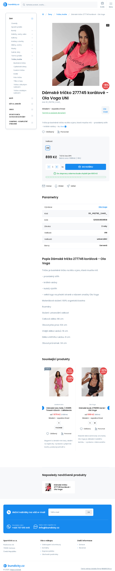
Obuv (11, 109)
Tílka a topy (18, 81)
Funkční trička (19, 70)
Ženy (50, 14)
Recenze (82, 548)
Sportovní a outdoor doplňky (17, 115)
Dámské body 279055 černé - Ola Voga (92, 409)
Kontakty (45, 548)
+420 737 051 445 (21, 527)
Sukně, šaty (15, 52)
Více (62, 126)
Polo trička (18, 77)
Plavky (13, 48)
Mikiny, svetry (16, 45)
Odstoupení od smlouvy (51, 544)
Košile (16, 74)
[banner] (10, 4)
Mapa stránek (15, 570)
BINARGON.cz (107, 569)
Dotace (82, 544)
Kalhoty (14, 38)
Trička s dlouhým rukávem (20, 85)
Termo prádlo (16, 56)
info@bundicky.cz (49, 527)
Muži (11, 98)
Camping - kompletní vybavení (18, 122)
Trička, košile (61, 14)
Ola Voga (105, 110)
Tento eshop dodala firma (91, 569)
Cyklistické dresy (20, 67)
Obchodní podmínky (50, 554)
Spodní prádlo (16, 27)
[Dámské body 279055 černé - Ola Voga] (92, 382)
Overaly (14, 23)
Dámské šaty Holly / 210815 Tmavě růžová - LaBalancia (59, 409)
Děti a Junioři (15, 104)
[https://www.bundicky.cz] (43, 14)
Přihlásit (88, 512)
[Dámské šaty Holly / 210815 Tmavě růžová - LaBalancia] (58, 382)
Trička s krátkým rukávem (20, 91)
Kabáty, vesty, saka (18, 34)
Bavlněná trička (20, 63)
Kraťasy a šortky (17, 41)
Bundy (13, 30)
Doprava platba (48, 551)
